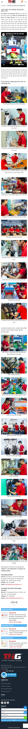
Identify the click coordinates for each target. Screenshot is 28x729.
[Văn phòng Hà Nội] (4, 615)
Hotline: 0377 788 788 (15, 634)
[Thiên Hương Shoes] (11, 2)
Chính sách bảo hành (5, 683)
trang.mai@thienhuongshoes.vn (14, 598)
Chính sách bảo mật (5, 691)
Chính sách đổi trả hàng (6, 688)
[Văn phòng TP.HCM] (4, 631)
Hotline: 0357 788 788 (15, 647)
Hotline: (7, 671)
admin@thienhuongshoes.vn (13, 584)
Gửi (14, 720)
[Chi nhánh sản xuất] (4, 643)
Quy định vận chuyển (5, 686)
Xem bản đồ (12, 613)
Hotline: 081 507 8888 (15, 622)
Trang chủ (3, 5)
